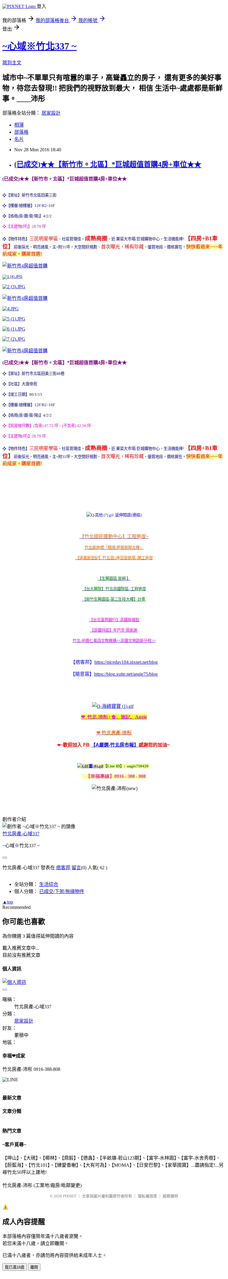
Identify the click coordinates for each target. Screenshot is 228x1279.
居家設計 (51, 113)
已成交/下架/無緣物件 (61, 891)
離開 (34, 1267)
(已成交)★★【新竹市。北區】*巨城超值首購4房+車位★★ (107, 164)
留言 (76, 867)
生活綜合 (48, 884)
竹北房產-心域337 (20, 833)
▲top (7, 901)
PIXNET (69, 1196)
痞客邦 (63, 867)
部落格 (21, 132)
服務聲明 (170, 1196)
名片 (19, 139)
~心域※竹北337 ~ (39, 46)
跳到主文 (11, 62)
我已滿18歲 (14, 1267)
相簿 (19, 124)
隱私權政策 (147, 1196)
